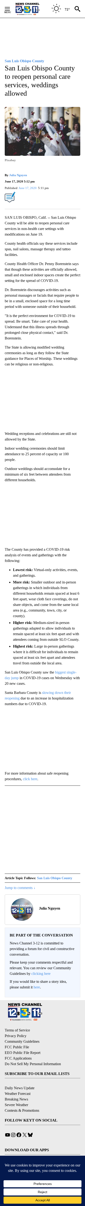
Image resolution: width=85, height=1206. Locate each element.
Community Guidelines (22, 1041)
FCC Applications (18, 1058)
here (37, 987)
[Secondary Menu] (11, 9)
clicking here (41, 974)
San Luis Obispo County (54, 878)
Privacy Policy (15, 1036)
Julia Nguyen (18, 175)
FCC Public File (17, 1047)
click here (30, 779)
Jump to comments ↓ (20, 888)
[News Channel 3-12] (33, 8)
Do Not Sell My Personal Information (33, 1064)
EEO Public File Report (22, 1053)
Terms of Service (17, 1030)
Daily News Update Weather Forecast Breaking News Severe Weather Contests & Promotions (22, 1099)
